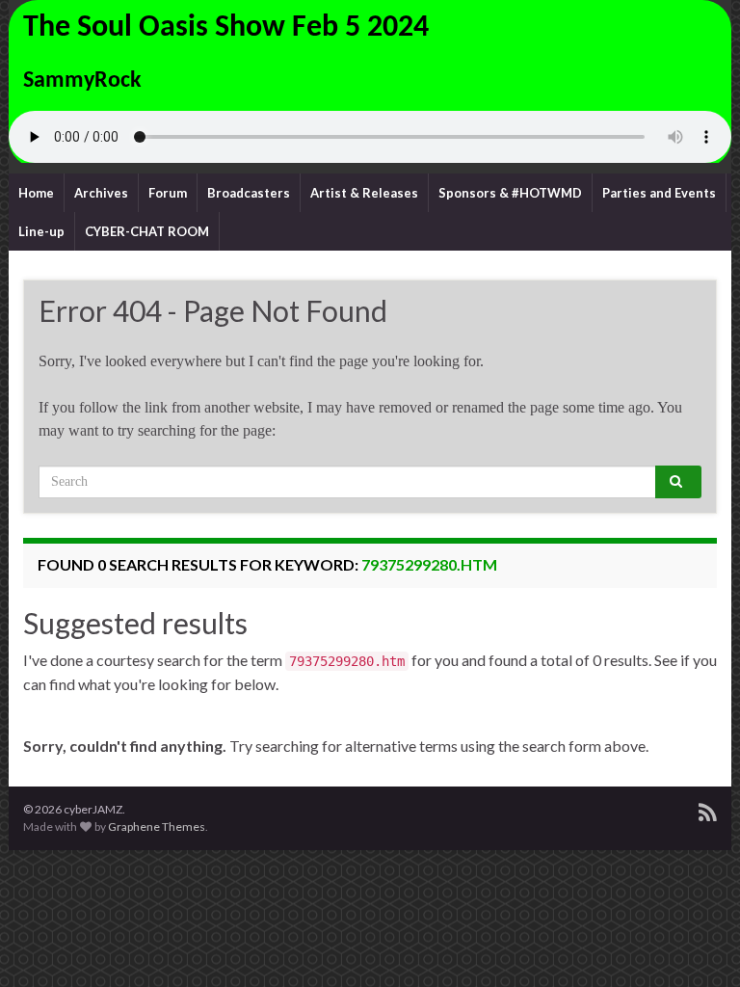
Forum (167, 192)
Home (36, 192)
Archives (101, 192)
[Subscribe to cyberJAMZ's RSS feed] (708, 809)
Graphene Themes (156, 826)
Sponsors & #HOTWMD (510, 192)
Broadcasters (248, 192)
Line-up (41, 231)
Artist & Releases (364, 192)
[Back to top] (697, 944)
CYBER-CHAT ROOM (147, 231)
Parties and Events (659, 192)
